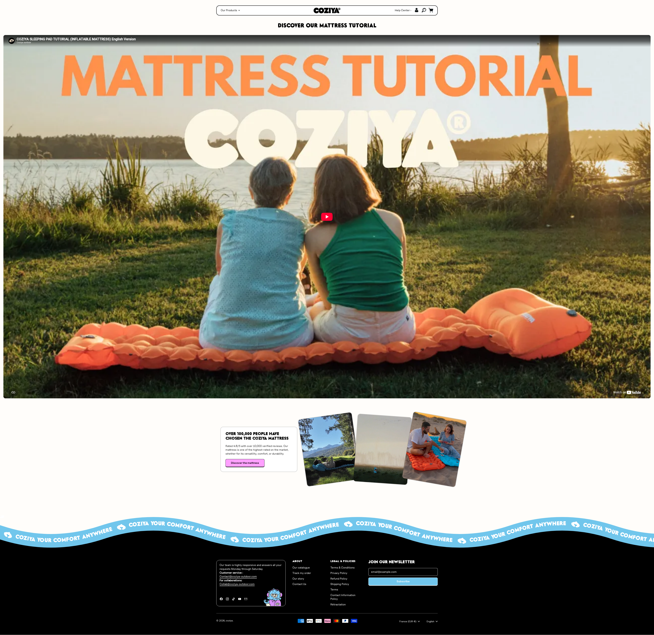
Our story (298, 578)
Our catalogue (301, 567)
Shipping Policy (339, 584)
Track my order (301, 573)
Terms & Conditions (342, 567)
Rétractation (338, 604)
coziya (229, 620)
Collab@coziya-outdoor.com (237, 584)
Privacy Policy (338, 573)
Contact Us (299, 584)
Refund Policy (338, 578)
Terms (334, 589)
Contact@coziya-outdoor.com (238, 576)
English (430, 621)
